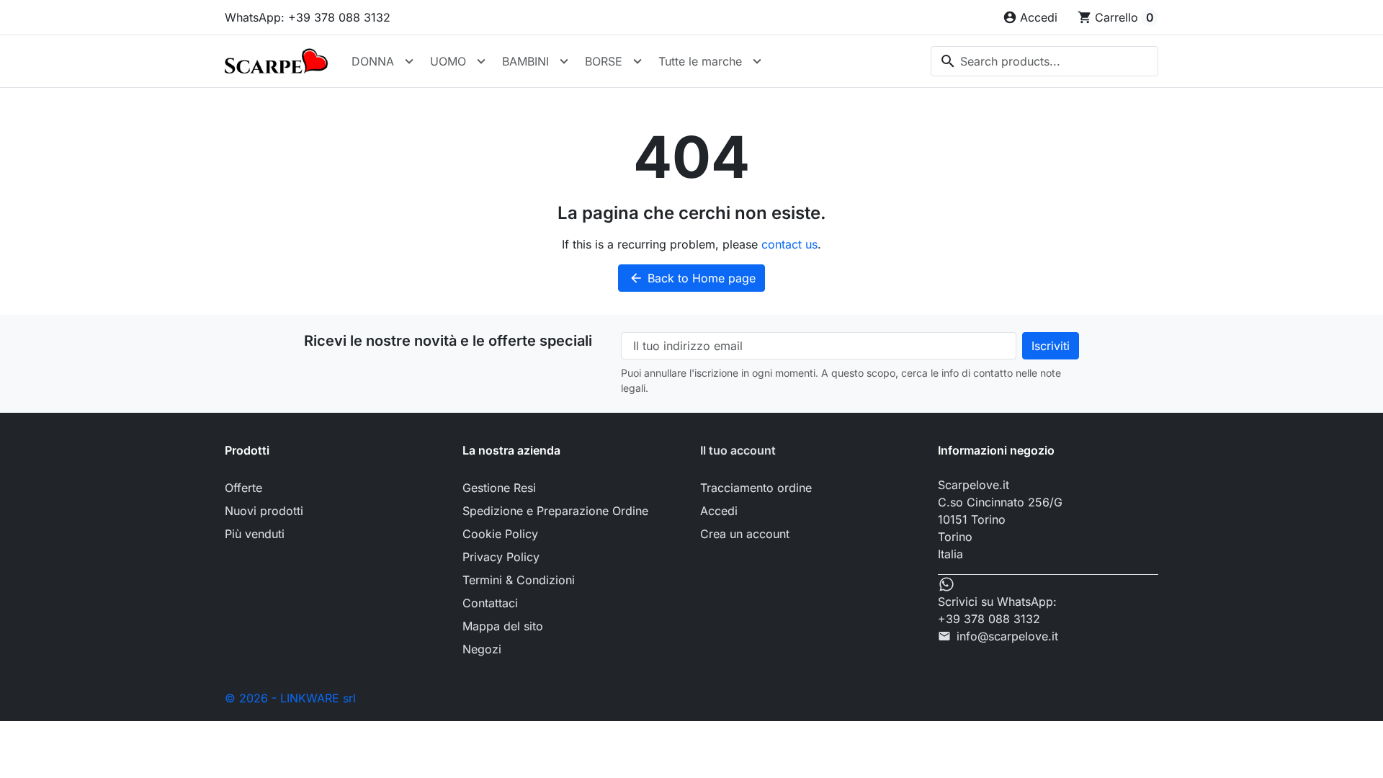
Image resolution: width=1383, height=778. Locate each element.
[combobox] (1044, 61)
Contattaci (490, 603)
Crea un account (744, 534)
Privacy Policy (501, 557)
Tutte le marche (700, 61)
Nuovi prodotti (264, 511)
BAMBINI (525, 61)
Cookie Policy (500, 534)
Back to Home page (692, 278)
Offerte (243, 487)
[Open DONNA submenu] (409, 61)
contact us (789, 244)
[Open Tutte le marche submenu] (757, 61)
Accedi (719, 511)
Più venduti (255, 534)
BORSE (603, 61)
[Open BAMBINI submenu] (564, 61)
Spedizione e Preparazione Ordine (555, 511)
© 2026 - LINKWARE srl (290, 698)
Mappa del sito (502, 626)
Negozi (481, 649)
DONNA (373, 61)
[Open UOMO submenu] (481, 61)
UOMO (448, 61)
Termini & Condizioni (518, 580)
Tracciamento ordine (756, 487)
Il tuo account (738, 450)
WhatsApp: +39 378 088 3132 (307, 17)
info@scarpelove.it (1007, 636)
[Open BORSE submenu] (637, 61)
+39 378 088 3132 (989, 619)
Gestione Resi (499, 487)
